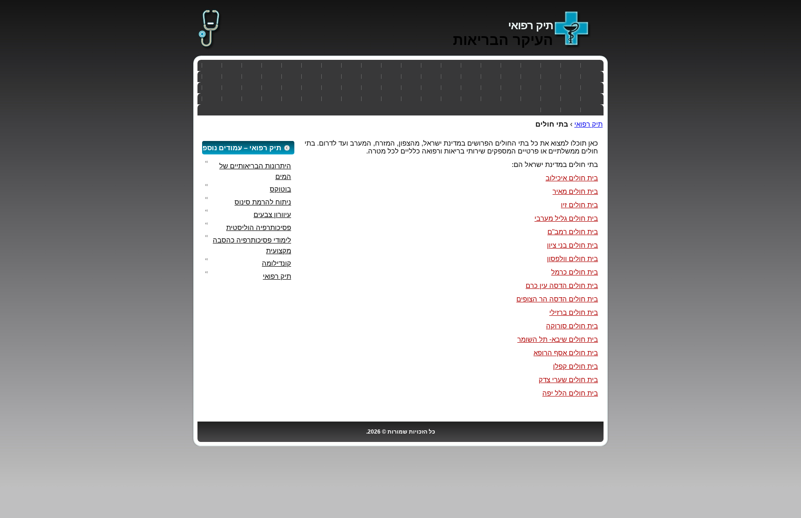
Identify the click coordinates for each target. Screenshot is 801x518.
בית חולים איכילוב (572, 178)
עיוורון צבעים (272, 214)
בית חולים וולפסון (572, 258)
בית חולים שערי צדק (568, 380)
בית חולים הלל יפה (570, 393)
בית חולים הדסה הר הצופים (557, 299)
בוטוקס (280, 189)
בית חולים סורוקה (572, 326)
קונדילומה (276, 263)
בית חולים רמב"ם (572, 232)
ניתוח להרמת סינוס (263, 202)
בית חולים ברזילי (573, 312)
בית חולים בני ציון (572, 245)
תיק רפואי (530, 25)
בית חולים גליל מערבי (566, 218)
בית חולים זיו (579, 205)
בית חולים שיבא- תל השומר (557, 339)
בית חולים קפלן (575, 366)
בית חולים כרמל (574, 272)
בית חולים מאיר (575, 191)
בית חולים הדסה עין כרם (562, 285)
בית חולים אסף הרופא (566, 353)
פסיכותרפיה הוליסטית (258, 227)
